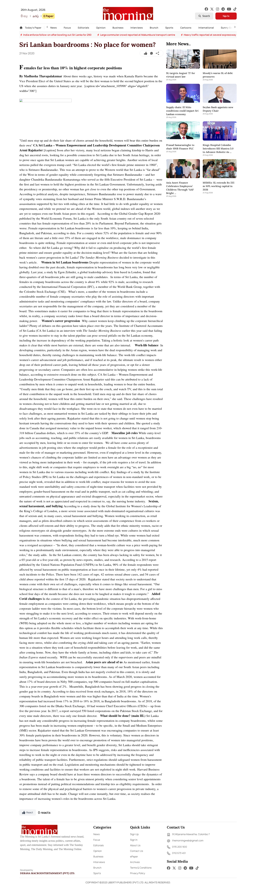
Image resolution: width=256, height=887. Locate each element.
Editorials (83, 27)
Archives (135, 862)
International (206, 27)
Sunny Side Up (229, 27)
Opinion (101, 27)
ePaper (134, 856)
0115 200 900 (179, 846)
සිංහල (24, 16)
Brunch (154, 27)
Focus (67, 27)
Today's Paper (33, 27)
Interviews (136, 27)
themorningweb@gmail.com (187, 840)
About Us (135, 845)
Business (118, 27)
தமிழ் (36, 16)
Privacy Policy (137, 873)
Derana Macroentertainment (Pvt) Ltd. (47, 873)
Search (206, 15)
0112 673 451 (179, 853)
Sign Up (134, 834)
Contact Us (136, 851)
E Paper (48, 16)
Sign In (226, 16)
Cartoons (185, 27)
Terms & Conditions (141, 867)
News (53, 27)
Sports (169, 27)
